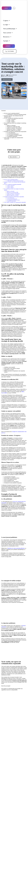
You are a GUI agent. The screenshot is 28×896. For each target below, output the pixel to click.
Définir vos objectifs (11, 125)
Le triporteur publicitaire (12, 136)
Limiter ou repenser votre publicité (14, 127)
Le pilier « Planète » (11, 121)
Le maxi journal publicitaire (13, 134)
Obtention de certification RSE (13, 126)
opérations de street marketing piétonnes (16, 548)
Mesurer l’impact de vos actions (13, 130)
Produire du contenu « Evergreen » (14, 129)
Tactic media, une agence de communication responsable (15, 202)
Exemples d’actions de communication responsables (15, 131)
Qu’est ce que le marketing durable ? (12, 113)
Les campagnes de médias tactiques (14, 135)
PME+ (23, 391)
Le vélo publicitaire (11, 132)
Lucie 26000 (4, 392)
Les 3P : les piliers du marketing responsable (13, 118)
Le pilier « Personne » (11, 119)
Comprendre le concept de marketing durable (16, 114)
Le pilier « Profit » (11, 120)
